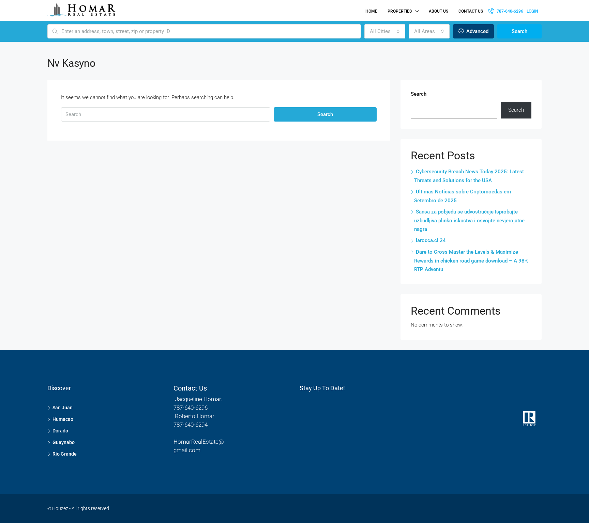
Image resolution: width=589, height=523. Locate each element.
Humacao (62, 419)
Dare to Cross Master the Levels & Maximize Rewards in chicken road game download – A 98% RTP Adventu (471, 260)
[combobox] (384, 31)
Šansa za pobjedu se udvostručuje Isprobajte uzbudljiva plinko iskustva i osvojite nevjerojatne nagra (469, 220)
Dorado (60, 430)
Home (371, 11)
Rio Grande (64, 454)
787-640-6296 (509, 11)
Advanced (476, 31)
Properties (400, 11)
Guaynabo (63, 442)
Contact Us (470, 11)
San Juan (62, 407)
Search (519, 31)
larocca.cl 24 (431, 240)
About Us (438, 11)
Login (532, 11)
